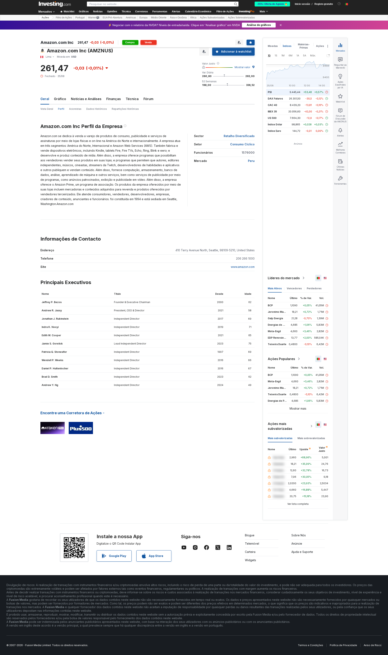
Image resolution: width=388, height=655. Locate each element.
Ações (45, 17)
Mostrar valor (242, 67)
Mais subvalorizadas (280, 438)
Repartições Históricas (125, 108)
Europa (143, 17)
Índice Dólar (275, 124)
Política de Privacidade (343, 645)
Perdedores (314, 288)
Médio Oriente (159, 17)
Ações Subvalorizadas (212, 17)
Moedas (273, 46)
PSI (270, 92)
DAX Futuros (275, 98)
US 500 (272, 117)
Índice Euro (274, 130)
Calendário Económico (198, 11)
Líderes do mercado (284, 278)
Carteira (250, 552)
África (193, 17)
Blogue (249, 535)
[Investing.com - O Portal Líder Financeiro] (55, 4)
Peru (251, 161)
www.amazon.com (243, 266)
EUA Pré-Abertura (112, 17)
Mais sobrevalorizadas (311, 438)
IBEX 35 (272, 111)
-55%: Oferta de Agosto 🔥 (272, 4)
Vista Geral (46, 108)
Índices (287, 46)
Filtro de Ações (225, 11)
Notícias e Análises (86, 99)
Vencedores (294, 288)
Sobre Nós (298, 535)
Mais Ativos (275, 288)
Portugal (80, 17)
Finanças (113, 99)
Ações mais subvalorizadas (280, 426)
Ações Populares (281, 359)
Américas (131, 17)
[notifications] (339, 4)
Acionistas (75, 108)
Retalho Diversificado (239, 136)
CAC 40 (272, 105)
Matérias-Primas (304, 46)
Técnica (132, 99)
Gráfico (60, 99)
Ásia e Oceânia (178, 17)
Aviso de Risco (372, 645)
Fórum (148, 99)
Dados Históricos (96, 108)
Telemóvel (252, 543)
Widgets (250, 560)
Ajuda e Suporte (302, 552)
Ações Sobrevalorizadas (241, 17)
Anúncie (296, 543)
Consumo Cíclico (242, 144)
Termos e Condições (310, 645)
